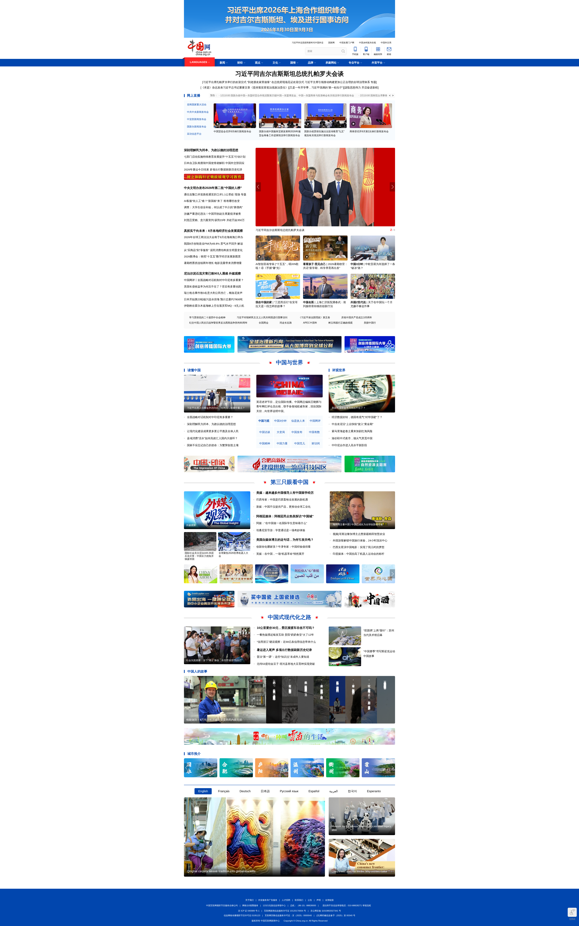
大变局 (281, 432)
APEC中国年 (310, 322)
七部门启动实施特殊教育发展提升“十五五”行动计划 (214, 156)
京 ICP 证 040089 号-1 (248, 911)
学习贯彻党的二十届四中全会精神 (207, 317)
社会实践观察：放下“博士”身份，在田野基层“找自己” (214, 660)
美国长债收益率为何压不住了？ (348, 408)
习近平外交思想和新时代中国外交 (307, 42)
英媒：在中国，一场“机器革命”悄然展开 (280, 553)
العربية (333, 791)
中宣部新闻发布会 (196, 119)
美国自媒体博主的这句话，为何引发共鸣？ (285, 539)
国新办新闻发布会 (196, 126)
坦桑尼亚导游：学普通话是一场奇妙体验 (280, 530)
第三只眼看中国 (289, 482)
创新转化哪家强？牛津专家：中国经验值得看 (283, 546)
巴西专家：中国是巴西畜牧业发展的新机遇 (282, 499)
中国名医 (308, 302)
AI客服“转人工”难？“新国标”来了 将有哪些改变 (212, 200)
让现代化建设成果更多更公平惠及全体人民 (213, 431)
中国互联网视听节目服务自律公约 (222, 905)
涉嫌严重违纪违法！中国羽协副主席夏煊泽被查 (212, 213)
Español (313, 791)
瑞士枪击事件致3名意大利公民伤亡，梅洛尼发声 (213, 292)
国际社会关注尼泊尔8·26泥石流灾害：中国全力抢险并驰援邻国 (199, 556)
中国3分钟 (357, 264)
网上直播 (193, 95)
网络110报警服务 (250, 905)
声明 (318, 900)
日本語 (265, 791)
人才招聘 (286, 900)
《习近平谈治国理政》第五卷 (314, 317)
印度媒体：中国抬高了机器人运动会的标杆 (358, 553)
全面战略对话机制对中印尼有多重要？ (210, 417)
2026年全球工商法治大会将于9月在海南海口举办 (213, 237)
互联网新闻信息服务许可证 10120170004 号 (285, 911)
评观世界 (338, 370)
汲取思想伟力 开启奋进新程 (361, 87)
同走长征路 (286, 322)
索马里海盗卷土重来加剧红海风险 (352, 431)
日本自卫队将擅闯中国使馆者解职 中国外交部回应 (214, 163)
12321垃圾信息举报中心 (274, 905)
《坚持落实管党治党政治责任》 (269, 87)
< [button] (390, 95)
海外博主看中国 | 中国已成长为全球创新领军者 (358, 524)
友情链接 (329, 900)
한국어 (352, 791)
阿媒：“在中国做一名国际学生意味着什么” (281, 523)
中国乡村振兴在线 (367, 42)
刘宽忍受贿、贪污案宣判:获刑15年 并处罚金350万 (214, 220)
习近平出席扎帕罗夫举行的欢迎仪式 (224, 82)
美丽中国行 (370, 322)
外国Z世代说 (358, 302)
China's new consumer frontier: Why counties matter (359, 871)
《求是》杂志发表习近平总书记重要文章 (225, 87)
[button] (392, 186)
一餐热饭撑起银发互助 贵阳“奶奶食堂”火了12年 (285, 634)
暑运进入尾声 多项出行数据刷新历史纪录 (284, 650)
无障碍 (572, 919)
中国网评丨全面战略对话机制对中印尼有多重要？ (214, 280)
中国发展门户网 (346, 42)
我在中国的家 (264, 302)
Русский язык (289, 791)
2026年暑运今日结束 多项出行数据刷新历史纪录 (213, 169)
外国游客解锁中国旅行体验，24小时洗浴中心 (360, 540)
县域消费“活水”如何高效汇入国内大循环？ (212, 438)
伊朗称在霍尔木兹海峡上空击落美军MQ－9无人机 (214, 305)
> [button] (393, 95)
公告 (310, 900)
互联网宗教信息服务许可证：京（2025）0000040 (288, 915)
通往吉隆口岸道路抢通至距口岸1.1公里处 (209, 194)
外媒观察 (235, 273)
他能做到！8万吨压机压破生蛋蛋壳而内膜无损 (214, 719)
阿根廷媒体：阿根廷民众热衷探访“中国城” (285, 516)
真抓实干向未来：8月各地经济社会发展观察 (213, 230)
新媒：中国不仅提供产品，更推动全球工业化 (283, 506)
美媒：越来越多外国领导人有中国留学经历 (285, 492)
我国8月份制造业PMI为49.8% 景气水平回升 (210, 243)
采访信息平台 (194, 134)
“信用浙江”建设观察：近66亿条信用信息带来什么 (286, 641)
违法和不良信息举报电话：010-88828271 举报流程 (347, 905)
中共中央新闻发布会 (198, 112)
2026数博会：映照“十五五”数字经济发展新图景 (212, 256)
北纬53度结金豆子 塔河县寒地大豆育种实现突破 (286, 663)
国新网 (331, 42)
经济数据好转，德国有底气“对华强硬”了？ (357, 417)
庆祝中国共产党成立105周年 (356, 317)
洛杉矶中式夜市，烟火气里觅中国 (352, 438)
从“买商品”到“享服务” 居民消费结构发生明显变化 (213, 250)
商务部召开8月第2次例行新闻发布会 (369, 131)
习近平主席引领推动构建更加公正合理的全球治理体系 (337, 82)
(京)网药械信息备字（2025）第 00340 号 (335, 915)
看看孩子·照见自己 (314, 264)
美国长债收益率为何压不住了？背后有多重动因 (212, 286)
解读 (240, 243)
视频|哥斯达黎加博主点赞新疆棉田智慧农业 (359, 534)
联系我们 (299, 900)
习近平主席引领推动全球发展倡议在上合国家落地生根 (288, 230)
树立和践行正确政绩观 (340, 322)
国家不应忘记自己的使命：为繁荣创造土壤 (213, 445)
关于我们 (249, 900)
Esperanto (374, 791)
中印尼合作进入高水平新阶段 (349, 445)
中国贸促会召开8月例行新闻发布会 (232, 131)
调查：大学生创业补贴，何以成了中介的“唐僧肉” (213, 207)
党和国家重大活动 (196, 104)
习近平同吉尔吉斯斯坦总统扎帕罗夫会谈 (289, 73)
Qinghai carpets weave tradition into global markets (221, 871)
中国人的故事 (197, 671)
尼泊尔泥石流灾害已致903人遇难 (206, 273)
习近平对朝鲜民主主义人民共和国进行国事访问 (262, 317)
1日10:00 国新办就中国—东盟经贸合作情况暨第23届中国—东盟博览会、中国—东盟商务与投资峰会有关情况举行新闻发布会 (287, 95)
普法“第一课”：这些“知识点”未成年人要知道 (283, 656)
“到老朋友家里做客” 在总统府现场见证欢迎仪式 (275, 82)
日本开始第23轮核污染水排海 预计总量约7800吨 (213, 299)
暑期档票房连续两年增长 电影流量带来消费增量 (213, 263)
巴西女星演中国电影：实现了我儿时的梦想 (358, 547)
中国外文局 (386, 42)
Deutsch (245, 791)
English (203, 791)
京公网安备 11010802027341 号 (325, 911)
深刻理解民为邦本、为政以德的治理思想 (211, 150)
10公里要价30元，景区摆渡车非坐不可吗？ (286, 627)
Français (223, 791)
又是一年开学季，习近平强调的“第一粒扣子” (316, 87)
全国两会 (263, 322)
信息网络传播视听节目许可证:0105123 (242, 915)
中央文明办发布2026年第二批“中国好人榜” (213, 187)
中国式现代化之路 (289, 617)
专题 (373, 82)
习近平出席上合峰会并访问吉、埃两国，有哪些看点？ (216, 408)
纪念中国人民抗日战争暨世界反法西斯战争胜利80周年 (218, 322)
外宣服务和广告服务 (267, 900)
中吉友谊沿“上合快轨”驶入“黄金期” (352, 424)
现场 (237, 194)
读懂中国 (194, 370)
